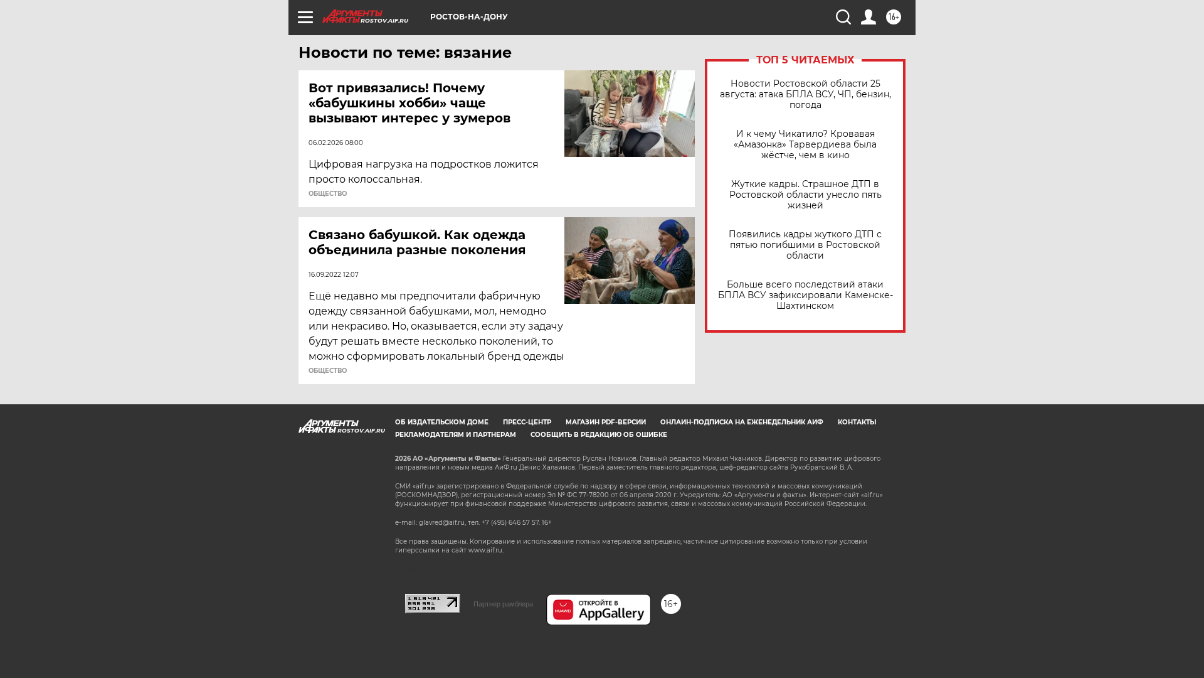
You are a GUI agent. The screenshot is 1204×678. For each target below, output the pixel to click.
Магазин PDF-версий (606, 422)
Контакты (857, 422)
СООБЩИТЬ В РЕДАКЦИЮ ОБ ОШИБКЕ (599, 435)
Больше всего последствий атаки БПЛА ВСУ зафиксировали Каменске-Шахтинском (805, 295)
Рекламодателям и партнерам (455, 435)
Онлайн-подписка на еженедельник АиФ (741, 422)
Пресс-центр (527, 422)
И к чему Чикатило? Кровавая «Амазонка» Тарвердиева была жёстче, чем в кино (805, 145)
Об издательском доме (441, 422)
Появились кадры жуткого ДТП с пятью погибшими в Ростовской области (805, 245)
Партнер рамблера (503, 604)
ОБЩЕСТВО (328, 194)
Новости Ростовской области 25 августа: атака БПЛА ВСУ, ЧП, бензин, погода (805, 94)
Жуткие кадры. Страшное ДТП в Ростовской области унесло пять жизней (805, 195)
